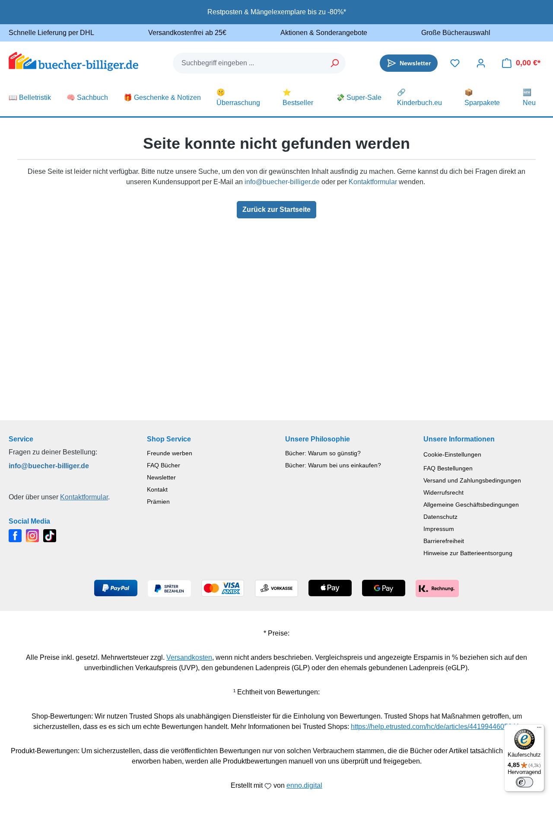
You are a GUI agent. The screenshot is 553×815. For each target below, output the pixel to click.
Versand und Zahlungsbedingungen (472, 480)
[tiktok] (49, 535)
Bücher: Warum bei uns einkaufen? (333, 465)
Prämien (158, 501)
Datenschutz (440, 516)
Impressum (438, 528)
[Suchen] (335, 63)
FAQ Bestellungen (448, 468)
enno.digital (304, 785)
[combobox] (249, 63)
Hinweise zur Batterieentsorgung (467, 553)
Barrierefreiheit (443, 540)
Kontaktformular (373, 181)
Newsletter (161, 477)
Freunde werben (169, 453)
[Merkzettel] (455, 63)
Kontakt (157, 489)
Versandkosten (189, 657)
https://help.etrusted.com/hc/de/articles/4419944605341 (435, 726)
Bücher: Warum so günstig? (323, 453)
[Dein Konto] (481, 63)
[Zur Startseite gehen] (73, 61)
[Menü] (539, 729)
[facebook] (15, 535)
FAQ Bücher (163, 465)
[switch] (524, 782)
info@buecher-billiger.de (282, 181)
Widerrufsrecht (443, 492)
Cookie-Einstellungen (452, 454)
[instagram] (32, 535)
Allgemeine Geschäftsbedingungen (471, 504)
